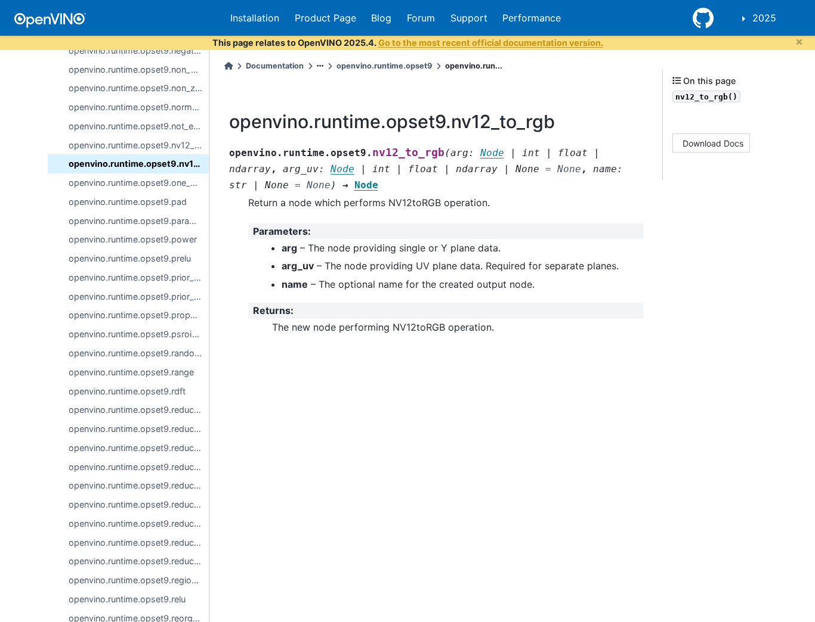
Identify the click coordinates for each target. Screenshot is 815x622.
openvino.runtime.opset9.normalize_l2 (139, 107)
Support (468, 18)
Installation (254, 18)
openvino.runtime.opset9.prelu (130, 258)
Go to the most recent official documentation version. (490, 43)
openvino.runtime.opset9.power (133, 239)
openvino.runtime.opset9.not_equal (139, 126)
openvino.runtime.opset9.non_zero (138, 88)
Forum (421, 18)
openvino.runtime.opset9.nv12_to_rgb (139, 163)
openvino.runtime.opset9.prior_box (139, 277)
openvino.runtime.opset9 (384, 65)
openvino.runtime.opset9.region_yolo (139, 580)
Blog (381, 18)
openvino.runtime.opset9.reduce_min (139, 523)
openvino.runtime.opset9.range (131, 372)
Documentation (275, 65)
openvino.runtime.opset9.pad (128, 202)
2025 (764, 18)
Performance (531, 18)
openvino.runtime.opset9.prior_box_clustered (139, 296)
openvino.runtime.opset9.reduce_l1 (139, 410)
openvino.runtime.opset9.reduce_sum (139, 561)
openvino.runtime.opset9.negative (137, 50)
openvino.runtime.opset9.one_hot (136, 183)
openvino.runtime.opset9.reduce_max (139, 485)
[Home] (228, 66)
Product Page (325, 18)
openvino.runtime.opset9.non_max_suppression (139, 69)
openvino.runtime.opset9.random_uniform (139, 353)
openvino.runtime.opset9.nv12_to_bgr (139, 145)
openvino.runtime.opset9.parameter (139, 221)
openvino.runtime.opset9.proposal (138, 315)
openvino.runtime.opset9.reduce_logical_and (139, 448)
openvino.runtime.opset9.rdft (127, 391)
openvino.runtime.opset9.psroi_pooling (139, 334)
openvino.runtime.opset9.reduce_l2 (139, 429)
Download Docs (713, 143)
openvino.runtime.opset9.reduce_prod (139, 542)
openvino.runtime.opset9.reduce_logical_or (139, 467)
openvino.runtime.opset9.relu (127, 599)
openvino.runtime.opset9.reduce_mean (139, 504)
